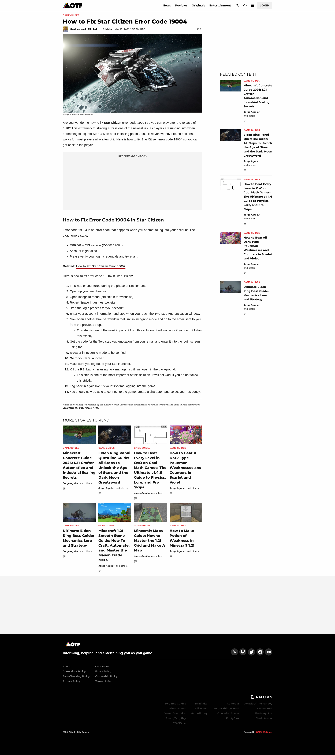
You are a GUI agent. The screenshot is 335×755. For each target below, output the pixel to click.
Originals (198, 5)
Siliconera (201, 708)
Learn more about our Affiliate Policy (81, 408)
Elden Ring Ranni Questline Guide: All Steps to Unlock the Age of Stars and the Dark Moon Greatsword (114, 467)
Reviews (181, 5)
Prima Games (177, 708)
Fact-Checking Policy (76, 676)
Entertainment (220, 5)
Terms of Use (103, 681)
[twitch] (242, 652)
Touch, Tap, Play (176, 718)
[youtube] (268, 652)
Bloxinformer (263, 718)
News (167, 5)
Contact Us (102, 666)
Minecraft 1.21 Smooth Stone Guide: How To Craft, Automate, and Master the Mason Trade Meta (114, 545)
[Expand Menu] (252, 5)
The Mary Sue (263, 713)
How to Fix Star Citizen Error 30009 (100, 266)
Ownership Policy (106, 676)
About (67, 666)
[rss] (234, 652)
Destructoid (264, 708)
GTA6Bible (179, 723)
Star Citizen (112, 122)
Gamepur (233, 703)
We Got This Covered (226, 708)
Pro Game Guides (174, 703)
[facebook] (260, 652)
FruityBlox (232, 718)
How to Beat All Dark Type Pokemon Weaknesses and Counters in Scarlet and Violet (186, 467)
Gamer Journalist (175, 713)
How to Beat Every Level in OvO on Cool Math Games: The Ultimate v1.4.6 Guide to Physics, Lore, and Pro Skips (258, 196)
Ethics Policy (103, 671)
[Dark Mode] (244, 5)
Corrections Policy (74, 671)
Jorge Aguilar (71, 483)
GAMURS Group (264, 732)
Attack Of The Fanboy (258, 703)
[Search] (237, 5)
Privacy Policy (71, 681)
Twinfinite (201, 703)
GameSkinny (199, 713)
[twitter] (251, 652)
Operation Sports (228, 713)
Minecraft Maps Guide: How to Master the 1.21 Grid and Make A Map (149, 540)
